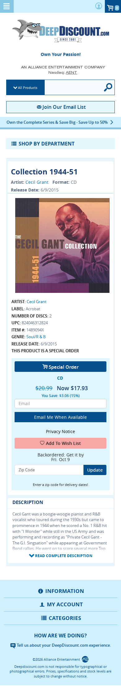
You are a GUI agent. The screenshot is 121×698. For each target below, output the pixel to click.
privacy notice (60, 431)
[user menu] (98, 6)
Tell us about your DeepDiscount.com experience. (63, 645)
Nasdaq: (62, 72)
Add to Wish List (63, 443)
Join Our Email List (64, 107)
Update (95, 470)
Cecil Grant (36, 182)
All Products (27, 87)
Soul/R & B (36, 337)
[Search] (108, 87)
